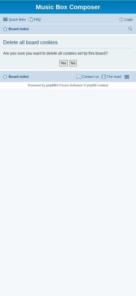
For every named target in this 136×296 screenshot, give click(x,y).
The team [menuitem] (114, 76)
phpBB (51, 85)
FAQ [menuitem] (37, 19)
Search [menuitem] (130, 29)
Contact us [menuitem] (90, 76)
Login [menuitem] (129, 19)
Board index (19, 29)
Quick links (17, 19)
